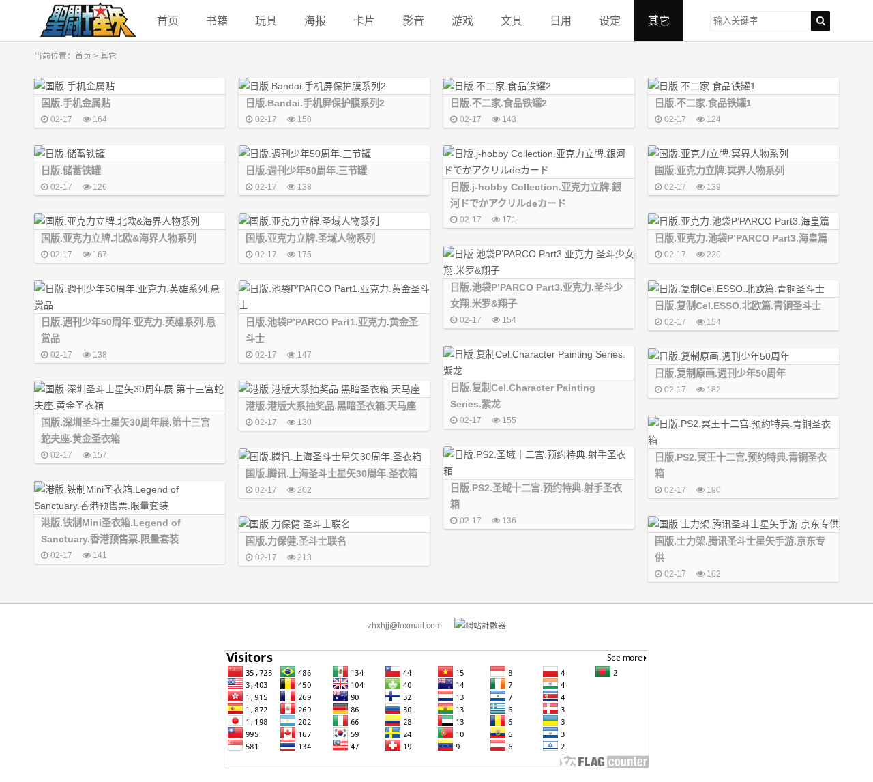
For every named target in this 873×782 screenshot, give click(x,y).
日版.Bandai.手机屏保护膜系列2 (315, 103)
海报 (315, 20)
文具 (511, 20)
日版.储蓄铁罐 (71, 170)
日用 (561, 20)
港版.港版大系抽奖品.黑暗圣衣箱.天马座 (331, 406)
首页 (168, 20)
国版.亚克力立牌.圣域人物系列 (310, 238)
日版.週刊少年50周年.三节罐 (306, 170)
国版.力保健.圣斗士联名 (296, 541)
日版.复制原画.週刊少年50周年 (720, 373)
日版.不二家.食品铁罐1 (703, 103)
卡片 (364, 20)
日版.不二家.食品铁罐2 (498, 103)
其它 (659, 20)
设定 (610, 20)
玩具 (266, 20)
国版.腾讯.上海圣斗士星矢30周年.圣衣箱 (331, 473)
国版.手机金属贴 (75, 103)
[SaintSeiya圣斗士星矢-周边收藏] (88, 20)
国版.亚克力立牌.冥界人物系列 (719, 170)
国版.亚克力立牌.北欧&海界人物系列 (118, 238)
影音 (413, 20)
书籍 (217, 20)
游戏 (462, 20)
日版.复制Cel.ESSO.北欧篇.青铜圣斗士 (738, 305)
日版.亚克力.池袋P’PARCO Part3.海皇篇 (741, 238)
